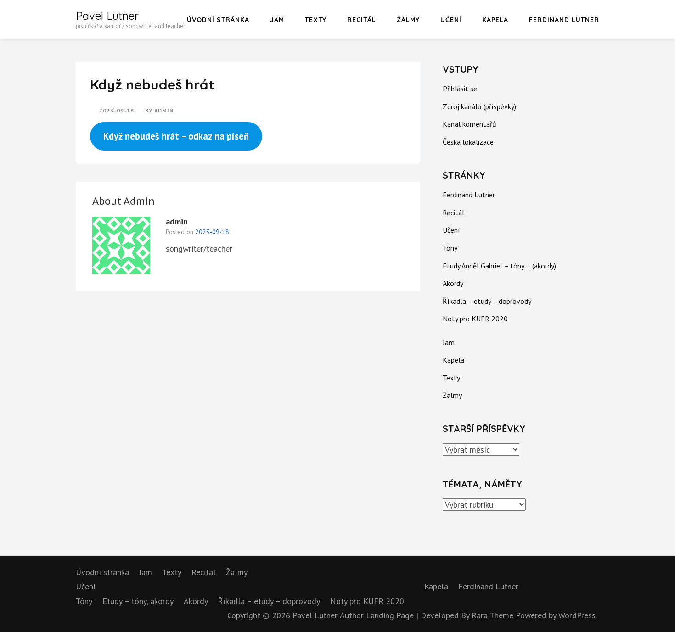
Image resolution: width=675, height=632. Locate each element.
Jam (277, 19)
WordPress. (577, 615)
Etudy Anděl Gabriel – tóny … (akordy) (499, 265)
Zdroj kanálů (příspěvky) (479, 106)
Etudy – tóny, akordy (138, 601)
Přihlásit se (460, 88)
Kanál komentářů (469, 124)
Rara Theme (494, 615)
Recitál (361, 19)
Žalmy (408, 19)
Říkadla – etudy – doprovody (487, 301)
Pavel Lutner (107, 15)
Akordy (453, 283)
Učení (450, 19)
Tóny (450, 247)
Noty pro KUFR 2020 (475, 318)
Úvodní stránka (218, 19)
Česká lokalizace (468, 141)
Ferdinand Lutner (564, 19)
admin (164, 110)
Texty (315, 19)
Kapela (495, 19)
